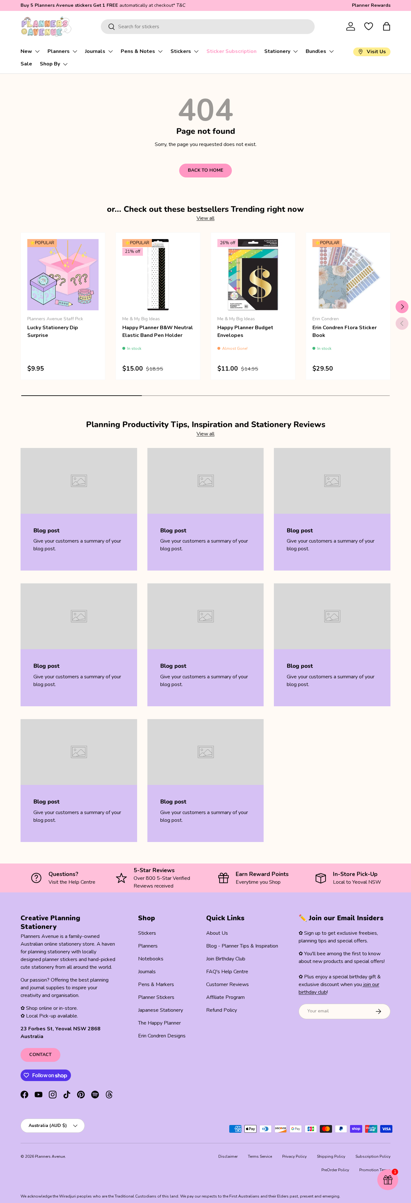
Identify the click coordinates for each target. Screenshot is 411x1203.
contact (40, 1055)
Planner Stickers (156, 997)
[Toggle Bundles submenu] (331, 51)
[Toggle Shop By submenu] (65, 64)
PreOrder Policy (335, 1170)
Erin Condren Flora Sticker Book (344, 331)
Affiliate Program (225, 997)
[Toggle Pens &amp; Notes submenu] (160, 51)
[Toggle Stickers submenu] (196, 51)
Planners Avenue (50, 1156)
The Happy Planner (159, 1023)
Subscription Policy (372, 1156)
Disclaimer (228, 1156)
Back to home (205, 170)
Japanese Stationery (160, 1010)
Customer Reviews (227, 984)
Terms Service (260, 1156)
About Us (217, 933)
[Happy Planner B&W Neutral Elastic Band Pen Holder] (158, 274)
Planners (59, 51)
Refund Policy (221, 1010)
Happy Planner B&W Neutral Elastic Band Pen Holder (157, 331)
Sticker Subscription (231, 51)
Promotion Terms (374, 1170)
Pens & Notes (138, 51)
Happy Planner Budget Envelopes (245, 331)
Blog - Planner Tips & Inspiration (242, 946)
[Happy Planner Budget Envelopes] (253, 274)
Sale (26, 63)
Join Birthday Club (225, 958)
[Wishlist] (369, 26)
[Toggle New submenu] (37, 51)
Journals (95, 51)
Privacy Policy (294, 1156)
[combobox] (207, 26)
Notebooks (150, 958)
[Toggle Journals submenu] (110, 51)
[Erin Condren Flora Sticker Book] (348, 274)
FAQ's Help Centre (227, 971)
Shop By (50, 63)
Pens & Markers (156, 984)
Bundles (316, 51)
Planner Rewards (371, 5)
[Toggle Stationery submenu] (295, 51)
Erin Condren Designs (162, 1035)
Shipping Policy (331, 1156)
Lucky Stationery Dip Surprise (52, 331)
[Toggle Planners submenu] (75, 51)
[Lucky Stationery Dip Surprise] (63, 274)
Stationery (277, 51)
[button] (387, 26)
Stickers (181, 51)
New (26, 51)
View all (205, 218)
